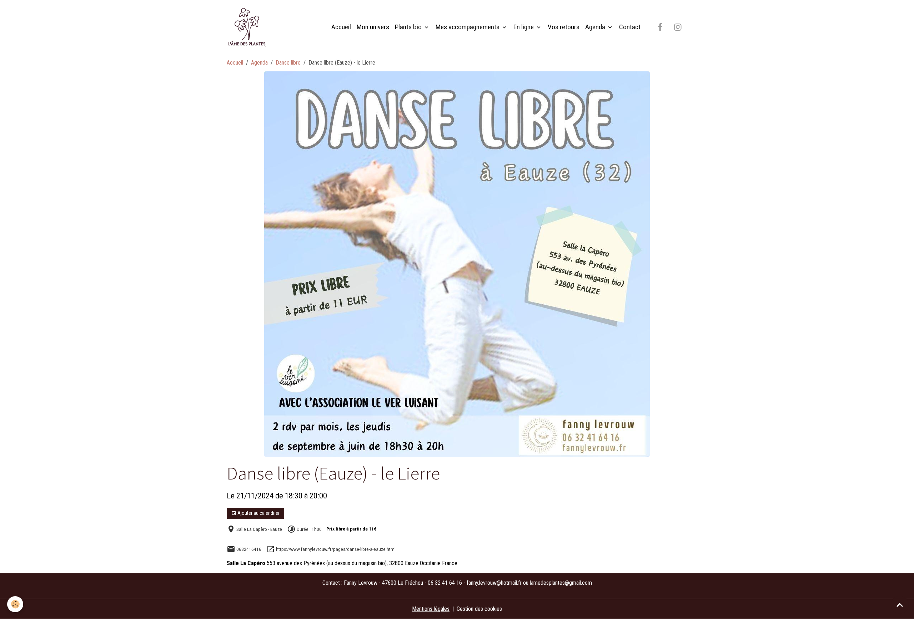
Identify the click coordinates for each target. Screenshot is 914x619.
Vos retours (563, 27)
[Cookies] (15, 604)
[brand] (248, 27)
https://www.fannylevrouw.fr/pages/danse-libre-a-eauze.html (336, 549)
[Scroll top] (900, 605)
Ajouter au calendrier (258, 513)
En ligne (524, 27)
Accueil (341, 27)
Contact (630, 27)
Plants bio (409, 27)
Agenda (596, 27)
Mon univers (373, 27)
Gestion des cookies (479, 608)
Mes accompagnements (468, 27)
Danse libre (288, 62)
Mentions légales (431, 608)
